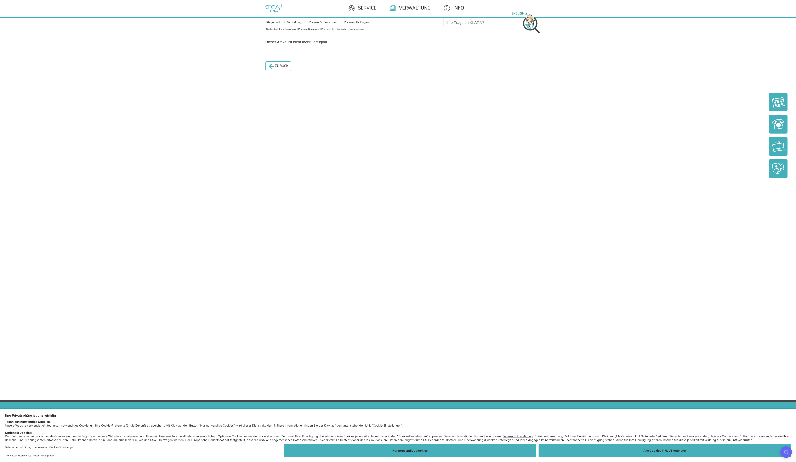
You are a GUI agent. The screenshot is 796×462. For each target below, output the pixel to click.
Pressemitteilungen (308, 29)
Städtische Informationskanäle (281, 29)
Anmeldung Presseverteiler (350, 29)
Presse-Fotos (328, 29)
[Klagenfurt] (273, 8)
